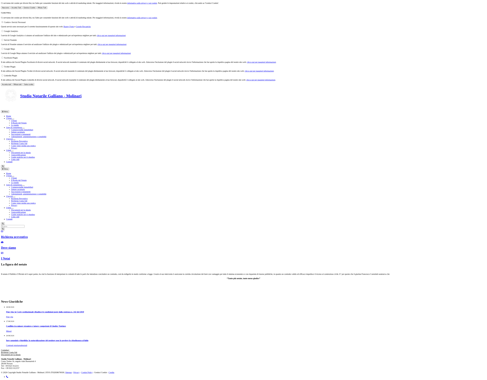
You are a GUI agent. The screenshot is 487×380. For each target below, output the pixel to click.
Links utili (15, 159)
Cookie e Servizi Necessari (15, 22)
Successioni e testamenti (20, 134)
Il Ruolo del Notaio (19, 123)
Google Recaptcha (83, 27)
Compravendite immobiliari (22, 130)
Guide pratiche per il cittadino (23, 157)
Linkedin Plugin (10, 76)
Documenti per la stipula (21, 153)
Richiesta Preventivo (19, 141)
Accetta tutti (6, 84)
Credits (111, 372)
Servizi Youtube (10, 40)
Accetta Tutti (16, 8)
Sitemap (68, 372)
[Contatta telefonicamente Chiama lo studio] (7, 377)
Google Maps (9, 49)
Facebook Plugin (11, 58)
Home (8, 116)
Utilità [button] (9, 150)
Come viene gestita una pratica (23, 146)
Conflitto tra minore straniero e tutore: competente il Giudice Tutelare (36, 326)
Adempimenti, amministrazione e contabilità (28, 137)
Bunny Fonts (69, 27)
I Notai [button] (9, 118)
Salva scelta (28, 84)
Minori (9, 331)
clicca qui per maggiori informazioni (111, 35)
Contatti (9, 162)
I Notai (14, 121)
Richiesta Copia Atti (19, 143)
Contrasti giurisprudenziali (16, 345)
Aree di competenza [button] (14, 127)
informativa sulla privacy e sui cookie (142, 3)
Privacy (14, 148)
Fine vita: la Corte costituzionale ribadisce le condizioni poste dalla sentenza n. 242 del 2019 (45, 312)
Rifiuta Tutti (42, 8)
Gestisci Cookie (29, 8)
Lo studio (15, 125)
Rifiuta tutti (18, 84)
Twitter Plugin (9, 67)
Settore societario (18, 132)
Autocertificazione (18, 155)
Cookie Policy (87, 372)
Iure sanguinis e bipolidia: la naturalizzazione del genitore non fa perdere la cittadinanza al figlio (47, 340)
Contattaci (5, 350)
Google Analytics (11, 31)
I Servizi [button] (9, 139)
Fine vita (9, 317)
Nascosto (5, 8)
